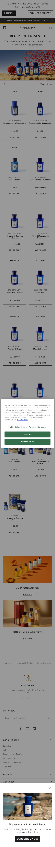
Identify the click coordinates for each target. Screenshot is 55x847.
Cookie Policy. (22, 420)
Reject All (28, 434)
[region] (27, 423)
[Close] (50, 788)
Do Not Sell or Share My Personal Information (27, 427)
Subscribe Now (27, 838)
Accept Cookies (27, 442)
